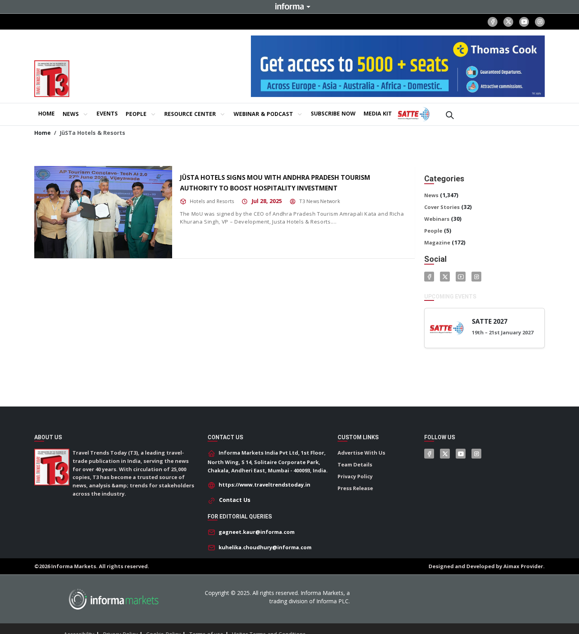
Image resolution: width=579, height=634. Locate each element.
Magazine (437, 242)
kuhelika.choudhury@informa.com (265, 547)
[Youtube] (524, 22)
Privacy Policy (355, 476)
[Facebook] (492, 22)
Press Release (355, 488)
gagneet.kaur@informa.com (257, 531)
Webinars (436, 218)
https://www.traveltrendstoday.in (264, 484)
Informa (289, 6)
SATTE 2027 (489, 321)
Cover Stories (442, 207)
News (431, 195)
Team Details (355, 464)
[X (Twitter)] (508, 22)
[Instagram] (540, 22)
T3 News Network (319, 201)
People (433, 230)
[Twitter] (445, 277)
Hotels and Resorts (212, 201)
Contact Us (235, 499)
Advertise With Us (361, 452)
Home (42, 132)
